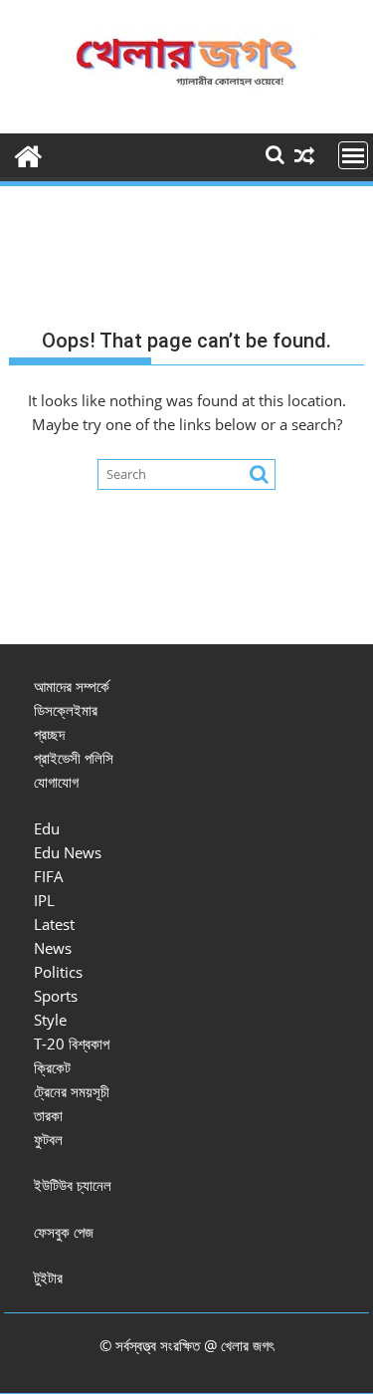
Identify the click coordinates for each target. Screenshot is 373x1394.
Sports (56, 996)
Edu (47, 828)
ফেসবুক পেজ (63, 1232)
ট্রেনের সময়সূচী (71, 1091)
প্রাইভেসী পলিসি (73, 758)
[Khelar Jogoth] (28, 153)
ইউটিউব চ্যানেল (72, 1185)
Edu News (67, 852)
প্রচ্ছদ (49, 734)
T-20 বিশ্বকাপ (71, 1043)
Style (50, 1020)
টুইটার (48, 1277)
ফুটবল (48, 1139)
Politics (58, 972)
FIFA (49, 876)
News (53, 948)
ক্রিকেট (52, 1067)
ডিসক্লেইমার (65, 710)
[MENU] (353, 155)
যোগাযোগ (56, 782)
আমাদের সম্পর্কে (71, 686)
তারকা (48, 1115)
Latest (54, 924)
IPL (44, 900)
